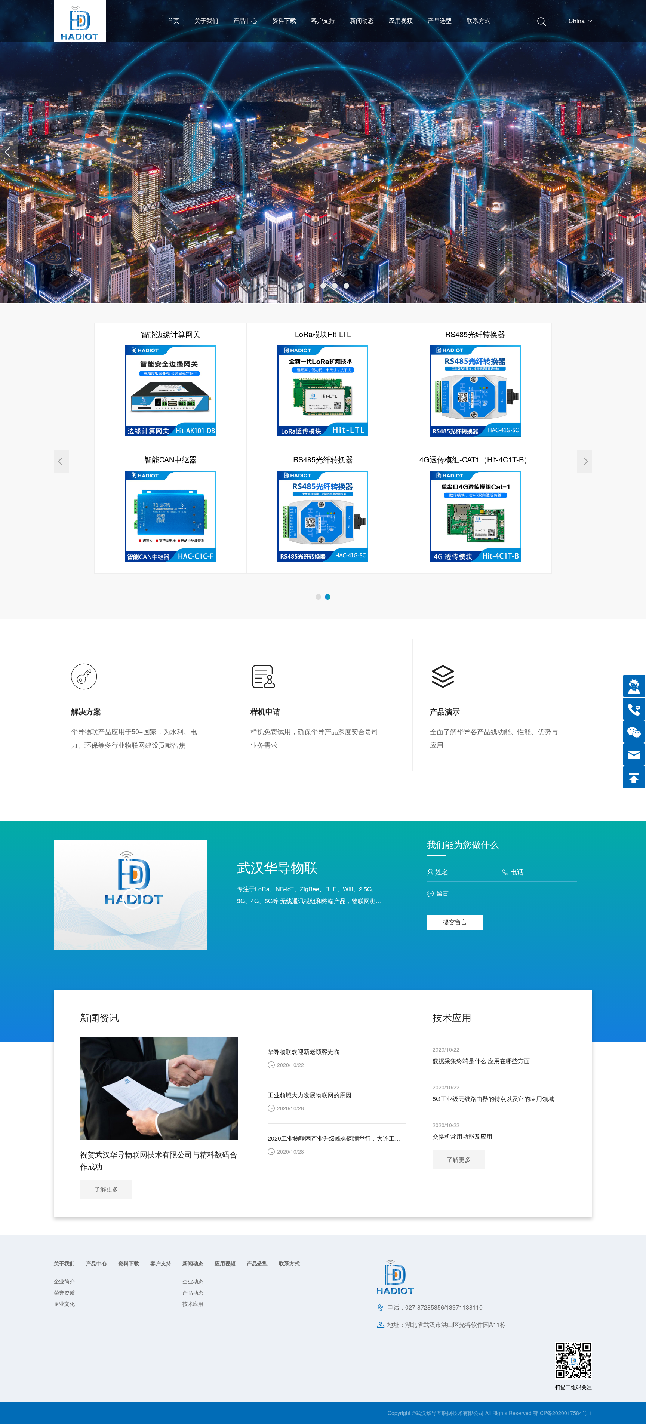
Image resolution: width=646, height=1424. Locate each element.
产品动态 (192, 1292)
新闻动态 (362, 20)
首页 (173, 20)
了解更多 (459, 1159)
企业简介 (64, 1281)
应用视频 (401, 20)
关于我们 (206, 20)
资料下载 (284, 20)
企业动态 (192, 1281)
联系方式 (478, 20)
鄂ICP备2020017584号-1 (562, 1413)
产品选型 (440, 20)
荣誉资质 (64, 1292)
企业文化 (64, 1303)
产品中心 (245, 20)
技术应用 (192, 1303)
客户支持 (323, 20)
